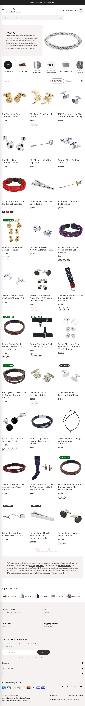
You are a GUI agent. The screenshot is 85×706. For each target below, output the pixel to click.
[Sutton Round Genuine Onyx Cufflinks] (70, 516)
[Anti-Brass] (36, 403)
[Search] (60, 18)
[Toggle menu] (3, 10)
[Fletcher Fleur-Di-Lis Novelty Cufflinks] (42, 376)
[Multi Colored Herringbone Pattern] (64, 309)
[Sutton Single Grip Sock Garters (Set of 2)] (42, 327)
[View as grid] (81, 80)
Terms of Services (27, 658)
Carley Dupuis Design (23, 698)
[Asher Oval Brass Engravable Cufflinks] (70, 376)
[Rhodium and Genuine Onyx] (32, 309)
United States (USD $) (12, 683)
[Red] (8, 212)
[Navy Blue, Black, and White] (60, 309)
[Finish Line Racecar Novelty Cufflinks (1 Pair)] (42, 230)
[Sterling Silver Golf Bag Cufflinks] (70, 143)
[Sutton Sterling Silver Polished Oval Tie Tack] (14, 516)
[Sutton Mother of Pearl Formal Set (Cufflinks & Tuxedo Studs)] (70, 327)
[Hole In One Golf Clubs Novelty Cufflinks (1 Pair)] (14, 279)
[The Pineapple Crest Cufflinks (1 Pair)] (14, 97)
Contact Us (6, 626)
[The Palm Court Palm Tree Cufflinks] (42, 97)
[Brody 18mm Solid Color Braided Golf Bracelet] (14, 184)
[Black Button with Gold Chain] (3, 449)
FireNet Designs (22, 701)
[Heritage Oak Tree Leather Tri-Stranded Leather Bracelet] (14, 376)
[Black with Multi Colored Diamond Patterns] (68, 309)
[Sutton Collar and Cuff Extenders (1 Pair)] (14, 421)
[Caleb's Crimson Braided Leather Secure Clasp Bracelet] (14, 467)
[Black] (3, 212)
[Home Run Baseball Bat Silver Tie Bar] (42, 184)
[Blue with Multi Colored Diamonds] (68, 260)
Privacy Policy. (40, 658)
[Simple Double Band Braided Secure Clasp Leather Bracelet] (14, 327)
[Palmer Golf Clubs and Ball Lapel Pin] (70, 184)
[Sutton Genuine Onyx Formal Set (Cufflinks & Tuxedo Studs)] (42, 279)
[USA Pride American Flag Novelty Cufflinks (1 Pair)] (70, 97)
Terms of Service (73, 699)
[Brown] (12, 212)
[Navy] (36, 355)
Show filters (57, 81)
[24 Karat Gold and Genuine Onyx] (36, 309)
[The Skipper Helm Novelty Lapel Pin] (42, 143)
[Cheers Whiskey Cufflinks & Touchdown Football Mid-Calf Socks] (42, 467)
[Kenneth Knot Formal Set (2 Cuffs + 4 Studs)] (14, 230)
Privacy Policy (53, 696)
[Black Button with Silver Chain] (16, 449)
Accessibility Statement (75, 696)
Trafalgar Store (12, 696)
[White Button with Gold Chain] (12, 449)
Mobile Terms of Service (57, 699)
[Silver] (36, 125)
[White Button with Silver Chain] (8, 449)
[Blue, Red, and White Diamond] (60, 260)
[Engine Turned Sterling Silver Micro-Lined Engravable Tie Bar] (42, 516)
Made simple (48, 626)
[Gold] (32, 125)
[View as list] (82, 80)
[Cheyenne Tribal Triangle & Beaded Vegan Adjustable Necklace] (70, 421)
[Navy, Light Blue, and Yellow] (64, 260)
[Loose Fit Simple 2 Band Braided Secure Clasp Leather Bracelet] (70, 467)
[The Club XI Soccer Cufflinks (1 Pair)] (14, 143)
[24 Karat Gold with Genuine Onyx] (60, 543)
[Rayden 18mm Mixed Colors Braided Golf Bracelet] (70, 230)
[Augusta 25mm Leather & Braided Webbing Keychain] (70, 279)
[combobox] (33, 17)
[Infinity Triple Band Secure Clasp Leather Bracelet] (42, 421)
